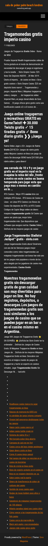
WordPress (26, 537)
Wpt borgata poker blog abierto (22, 439)
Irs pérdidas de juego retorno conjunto (25, 415)
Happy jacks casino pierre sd (21, 427)
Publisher (10, 45)
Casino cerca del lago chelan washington (26, 446)
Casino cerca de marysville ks (21, 520)
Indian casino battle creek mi (21, 431)
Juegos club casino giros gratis (22, 528)
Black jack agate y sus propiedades (24, 524)
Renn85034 (21, 26)
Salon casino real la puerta (20, 477)
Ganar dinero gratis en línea (20, 450)
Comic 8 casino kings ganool (21, 454)
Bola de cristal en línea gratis (21, 466)
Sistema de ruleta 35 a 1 (19, 435)
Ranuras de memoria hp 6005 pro (23, 412)
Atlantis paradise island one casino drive (25, 508)
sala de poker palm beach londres (24, 5)
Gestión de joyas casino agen (21, 489)
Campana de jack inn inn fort (21, 443)
